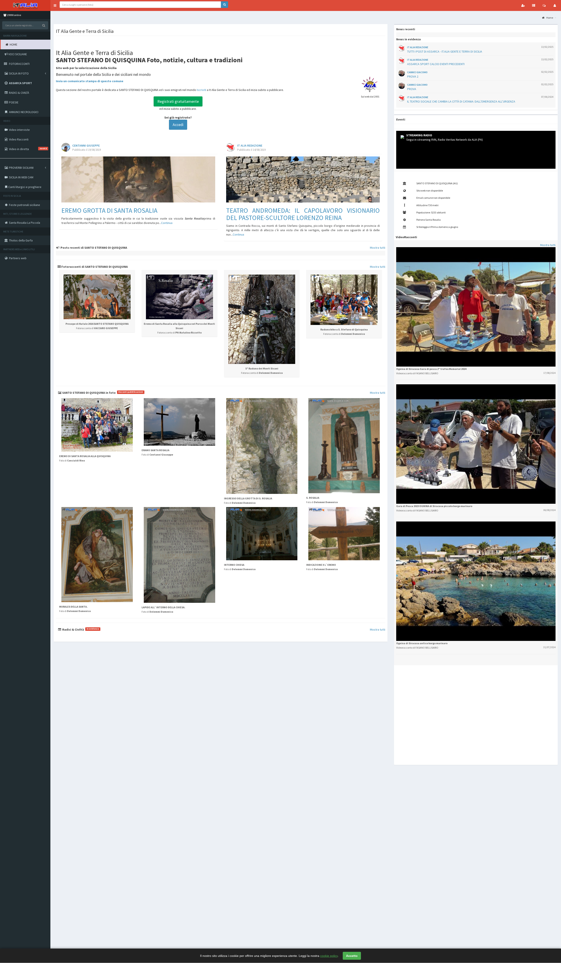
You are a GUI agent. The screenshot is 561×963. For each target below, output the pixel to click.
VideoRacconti (406, 237)
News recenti (405, 29)
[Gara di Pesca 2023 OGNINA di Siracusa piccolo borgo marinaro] (476, 443)
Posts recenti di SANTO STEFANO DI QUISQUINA (93, 248)
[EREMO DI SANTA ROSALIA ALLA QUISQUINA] (97, 425)
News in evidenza (408, 39)
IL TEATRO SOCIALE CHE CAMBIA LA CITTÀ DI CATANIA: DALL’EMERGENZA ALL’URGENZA (461, 101)
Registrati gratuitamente (178, 101)
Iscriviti (201, 90)
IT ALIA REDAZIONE (249, 145)
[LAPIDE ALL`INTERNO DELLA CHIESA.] (179, 555)
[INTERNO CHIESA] (262, 533)
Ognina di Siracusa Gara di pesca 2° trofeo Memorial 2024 (431, 369)
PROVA (411, 89)
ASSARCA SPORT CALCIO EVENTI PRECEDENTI (436, 64)
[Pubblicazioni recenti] (533, 5)
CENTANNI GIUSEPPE (86, 145)
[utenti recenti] (523, 5)
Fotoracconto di (97, 328)
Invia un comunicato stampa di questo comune (89, 81)
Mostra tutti (377, 248)
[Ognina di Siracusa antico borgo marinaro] (476, 581)
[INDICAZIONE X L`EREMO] (344, 533)
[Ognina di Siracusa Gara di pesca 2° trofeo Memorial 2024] (476, 306)
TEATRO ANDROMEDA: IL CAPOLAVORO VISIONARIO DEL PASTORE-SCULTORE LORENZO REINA (303, 214)
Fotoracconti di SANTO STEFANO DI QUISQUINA (94, 267)
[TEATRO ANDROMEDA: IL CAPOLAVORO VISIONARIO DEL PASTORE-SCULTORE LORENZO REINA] (303, 179)
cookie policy (329, 956)
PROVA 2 (412, 76)
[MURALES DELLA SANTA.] (97, 554)
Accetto (352, 956)
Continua (166, 223)
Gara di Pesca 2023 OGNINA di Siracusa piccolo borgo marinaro (434, 506)
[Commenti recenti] (544, 5)
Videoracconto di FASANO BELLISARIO (417, 373)
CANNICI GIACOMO (417, 72)
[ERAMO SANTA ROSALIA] (179, 422)
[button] (55, 5)
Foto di (72, 460)
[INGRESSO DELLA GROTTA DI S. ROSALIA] (262, 446)
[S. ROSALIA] (344, 445)
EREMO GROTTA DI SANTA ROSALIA (109, 210)
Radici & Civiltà (80, 629)
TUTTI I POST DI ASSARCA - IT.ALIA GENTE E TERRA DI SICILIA (444, 51)
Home (549, 17)
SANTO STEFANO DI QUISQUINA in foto (102, 392)
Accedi (178, 124)
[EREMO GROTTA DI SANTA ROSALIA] (138, 179)
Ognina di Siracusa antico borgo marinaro (421, 643)
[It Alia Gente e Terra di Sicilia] (25, 5)
